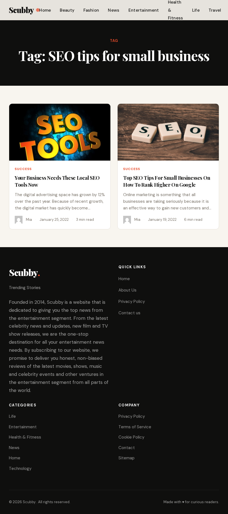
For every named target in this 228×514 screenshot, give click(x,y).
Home (45, 10)
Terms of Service (134, 427)
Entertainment (143, 10)
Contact (126, 447)
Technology (20, 468)
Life (196, 10)
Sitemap (126, 458)
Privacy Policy (131, 301)
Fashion (91, 10)
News (113, 10)
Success (23, 169)
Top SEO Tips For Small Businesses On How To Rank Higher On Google (166, 181)
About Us (127, 290)
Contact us (129, 313)
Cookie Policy (131, 437)
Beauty (67, 10)
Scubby (21, 10)
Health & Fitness (25, 437)
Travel (215, 10)
